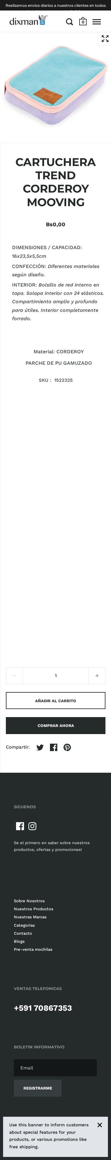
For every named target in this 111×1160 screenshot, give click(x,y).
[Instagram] (32, 826)
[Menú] (96, 21)
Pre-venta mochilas (33, 949)
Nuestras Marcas (30, 917)
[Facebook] (20, 826)
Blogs (19, 941)
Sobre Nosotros (29, 901)
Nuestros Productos (33, 909)
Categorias (24, 925)
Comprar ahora (56, 725)
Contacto (23, 933)
